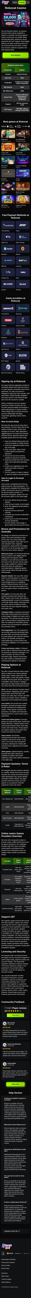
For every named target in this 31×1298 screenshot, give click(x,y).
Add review (15, 1015)
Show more (15, 1084)
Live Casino (11, 126)
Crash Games (19, 126)
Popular (3, 126)
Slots (26, 126)
